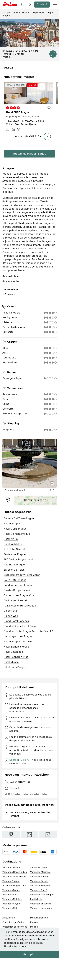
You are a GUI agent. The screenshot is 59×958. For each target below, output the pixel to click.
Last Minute (36, 899)
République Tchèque (43, 12)
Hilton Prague (12, 523)
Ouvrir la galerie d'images (52, 483)
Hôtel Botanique (13, 652)
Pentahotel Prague (15, 554)
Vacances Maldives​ (12, 899)
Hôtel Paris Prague (15, 667)
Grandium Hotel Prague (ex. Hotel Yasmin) (28, 631)
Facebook (48, 834)
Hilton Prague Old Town (18, 641)
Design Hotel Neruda (16, 600)
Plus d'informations (15, 946)
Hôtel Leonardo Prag (16, 657)
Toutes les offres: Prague (29, 154)
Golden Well (11, 616)
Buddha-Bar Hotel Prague (19, 585)
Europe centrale (21, 12)
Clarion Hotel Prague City (19, 595)
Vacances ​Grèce (38, 868)
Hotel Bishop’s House (16, 647)
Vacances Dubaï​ (38, 890)
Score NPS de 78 (19, 760)
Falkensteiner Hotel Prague (20, 606)
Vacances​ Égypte (39, 881)
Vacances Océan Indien (14, 872)
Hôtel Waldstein (13, 544)
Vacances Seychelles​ (41, 886)
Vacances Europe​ (11, 868)
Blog (29, 834)
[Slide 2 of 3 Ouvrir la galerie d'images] (29, 463)
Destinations (11, 861)
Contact (42, 4)
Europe (6, 12)
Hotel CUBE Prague (15, 529)
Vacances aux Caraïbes (14, 877)
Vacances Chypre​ (11, 904)
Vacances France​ (11, 890)
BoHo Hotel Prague (15, 580)
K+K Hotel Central (14, 549)
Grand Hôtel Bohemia (16, 621)
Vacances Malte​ (10, 908)
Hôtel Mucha (11, 662)
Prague (6, 16)
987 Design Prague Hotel (18, 559)
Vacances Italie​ (10, 895)
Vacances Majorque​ (40, 872)
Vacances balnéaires (41, 908)
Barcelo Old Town (14, 570)
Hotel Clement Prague (17, 534)
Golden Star (11, 611)
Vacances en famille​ (40, 904)
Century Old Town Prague (19, 518)
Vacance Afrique (11, 881)
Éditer (53, 54)
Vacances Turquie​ (39, 877)
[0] (29, 4)
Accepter (29, 954)
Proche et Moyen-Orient (14, 886)
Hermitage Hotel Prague (18, 636)
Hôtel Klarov (11, 539)
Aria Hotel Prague (14, 564)
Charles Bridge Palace (17, 590)
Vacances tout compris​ (42, 895)
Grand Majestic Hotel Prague (21, 626)
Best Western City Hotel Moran (22, 575)
